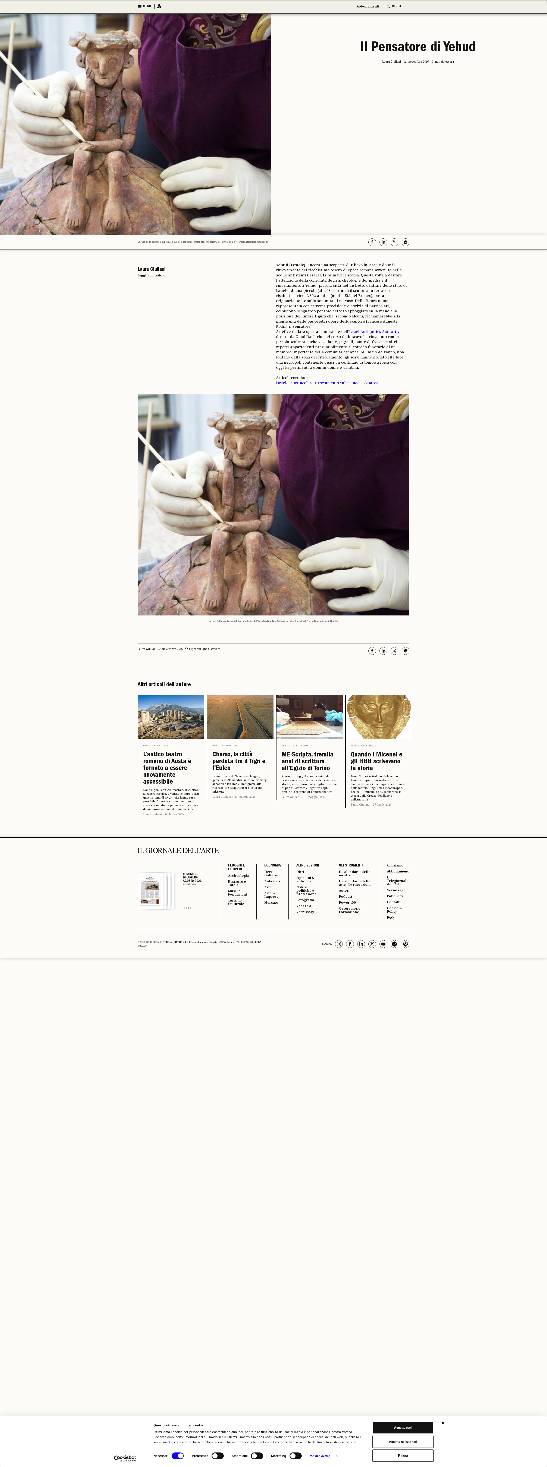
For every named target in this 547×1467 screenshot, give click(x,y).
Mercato (271, 903)
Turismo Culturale (236, 902)
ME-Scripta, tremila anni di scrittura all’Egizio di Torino (307, 762)
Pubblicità (395, 896)
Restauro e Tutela (237, 883)
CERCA (396, 6)
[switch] (218, 1455)
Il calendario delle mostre (354, 873)
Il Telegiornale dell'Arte (397, 881)
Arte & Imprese (271, 895)
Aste (268, 887)
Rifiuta (403, 1455)
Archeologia (160, 746)
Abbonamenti (368, 6)
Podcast (345, 897)
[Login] (158, 6)
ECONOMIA (272, 866)
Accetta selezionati (403, 1442)
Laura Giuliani (152, 814)
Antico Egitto (299, 746)
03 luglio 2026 (174, 814)
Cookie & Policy (394, 910)
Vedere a (303, 906)
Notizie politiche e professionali (307, 891)
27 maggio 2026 (244, 796)
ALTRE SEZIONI (307, 866)
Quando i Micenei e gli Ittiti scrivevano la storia (376, 762)
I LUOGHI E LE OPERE (236, 868)
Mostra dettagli (321, 1456)
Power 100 (347, 903)
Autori (344, 891)
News (146, 746)
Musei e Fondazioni (237, 893)
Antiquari (272, 881)
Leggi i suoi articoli (151, 275)
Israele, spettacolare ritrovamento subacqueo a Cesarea (327, 383)
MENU (147, 6)
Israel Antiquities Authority (374, 332)
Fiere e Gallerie (271, 873)
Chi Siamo (395, 865)
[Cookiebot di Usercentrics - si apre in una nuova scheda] (125, 1458)
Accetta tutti (403, 1427)
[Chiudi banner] (442, 1422)
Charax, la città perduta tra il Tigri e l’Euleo (238, 762)
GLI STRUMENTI (351, 866)
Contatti (393, 902)
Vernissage (305, 912)
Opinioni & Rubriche (305, 879)
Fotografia (305, 900)
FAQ (390, 917)
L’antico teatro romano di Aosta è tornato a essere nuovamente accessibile (167, 769)
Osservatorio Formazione (349, 910)
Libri (300, 872)
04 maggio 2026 (314, 797)
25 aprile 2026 (382, 804)
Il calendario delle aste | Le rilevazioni (355, 883)
